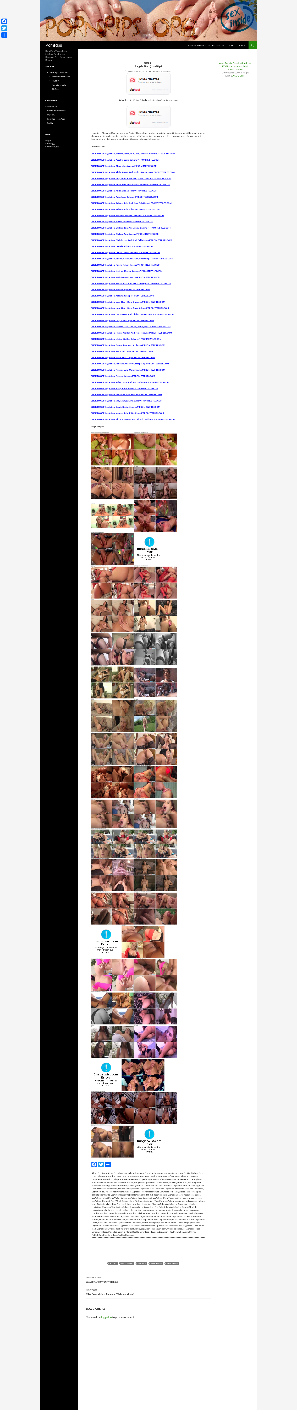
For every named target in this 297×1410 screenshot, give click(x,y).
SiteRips (242, 45)
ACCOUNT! (238, 75)
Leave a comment (161, 71)
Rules (231, 45)
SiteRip (148, 63)
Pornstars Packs (59, 85)
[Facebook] (4, 21)
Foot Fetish (127, 1263)
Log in (48, 140)
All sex (113, 1263)
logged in (106, 1317)
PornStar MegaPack (56, 119)
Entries (50, 143)
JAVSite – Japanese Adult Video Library (235, 68)
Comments (52, 146)
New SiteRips (51, 106)
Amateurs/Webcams (61, 76)
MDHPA (55, 80)
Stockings (172, 1263)
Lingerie (142, 1263)
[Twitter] (4, 28)
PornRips (53, 45)
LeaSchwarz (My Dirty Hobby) (102, 1279)
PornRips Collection (59, 72)
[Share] (4, 35)
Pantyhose (156, 1263)
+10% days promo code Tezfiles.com (206, 45)
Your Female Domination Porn (235, 63)
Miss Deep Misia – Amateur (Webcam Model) (110, 1292)
